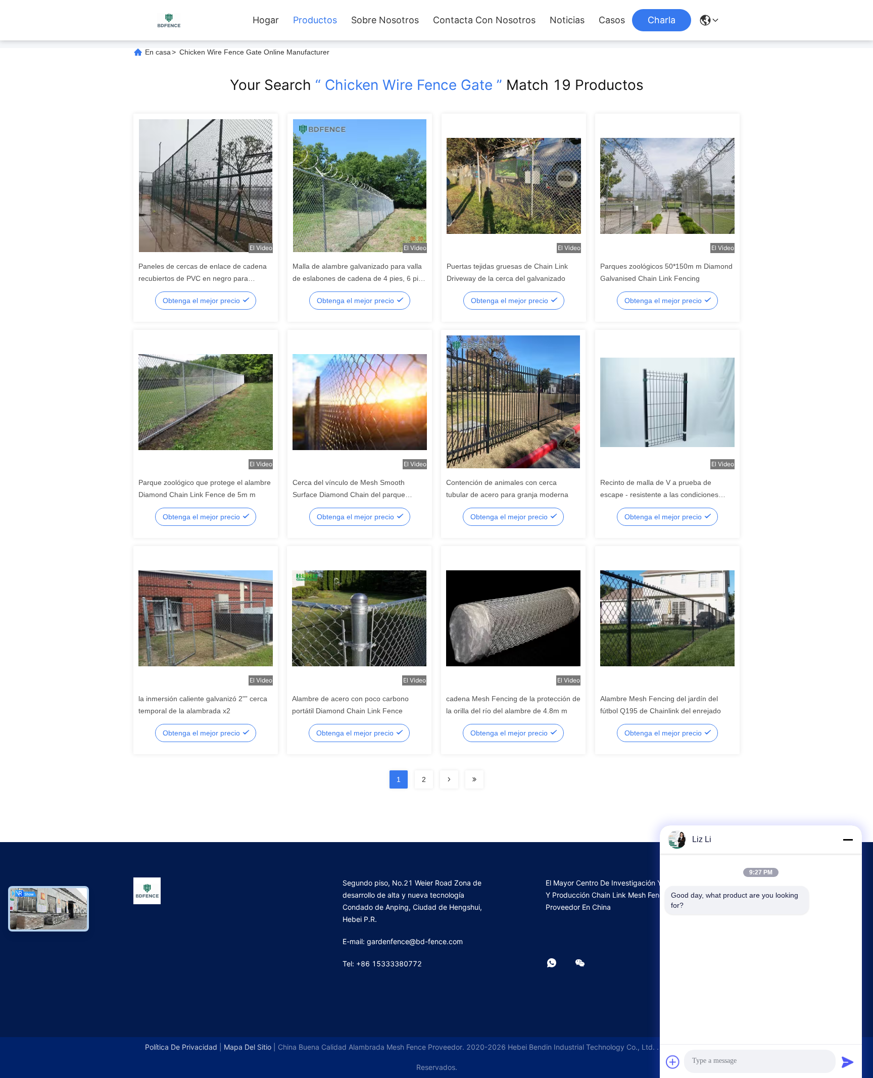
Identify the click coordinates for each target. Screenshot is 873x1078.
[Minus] (848, 840)
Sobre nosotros (385, 20)
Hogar (266, 20)
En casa (158, 52)
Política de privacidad (181, 1047)
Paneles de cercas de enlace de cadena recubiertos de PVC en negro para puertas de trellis (202, 278)
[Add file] (673, 1062)
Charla (661, 20)
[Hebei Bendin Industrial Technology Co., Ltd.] (168, 20)
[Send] (848, 1062)
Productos (315, 20)
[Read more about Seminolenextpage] (449, 779)
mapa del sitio (247, 1047)
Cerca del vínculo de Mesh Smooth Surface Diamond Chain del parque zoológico (349, 494)
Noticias (567, 20)
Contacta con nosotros (484, 20)
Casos (612, 20)
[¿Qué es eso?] (559, 963)
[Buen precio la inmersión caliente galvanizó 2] (205, 617)
